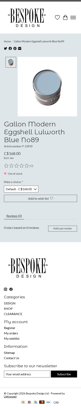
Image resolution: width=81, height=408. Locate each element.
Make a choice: (13, 182)
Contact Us (11, 358)
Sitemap (9, 352)
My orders (11, 333)
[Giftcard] (29, 402)
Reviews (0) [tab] (14, 216)
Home (7, 41)
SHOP (8, 308)
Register (9, 328)
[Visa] (48, 402)
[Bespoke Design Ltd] (27, 17)
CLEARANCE (13, 314)
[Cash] (23, 402)
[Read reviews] (16, 165)
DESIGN (10, 303)
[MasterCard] (41, 402)
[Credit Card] (35, 402)
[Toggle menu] (73, 17)
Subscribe (64, 374)
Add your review (62, 228)
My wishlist (11, 338)
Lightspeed (10, 396)
